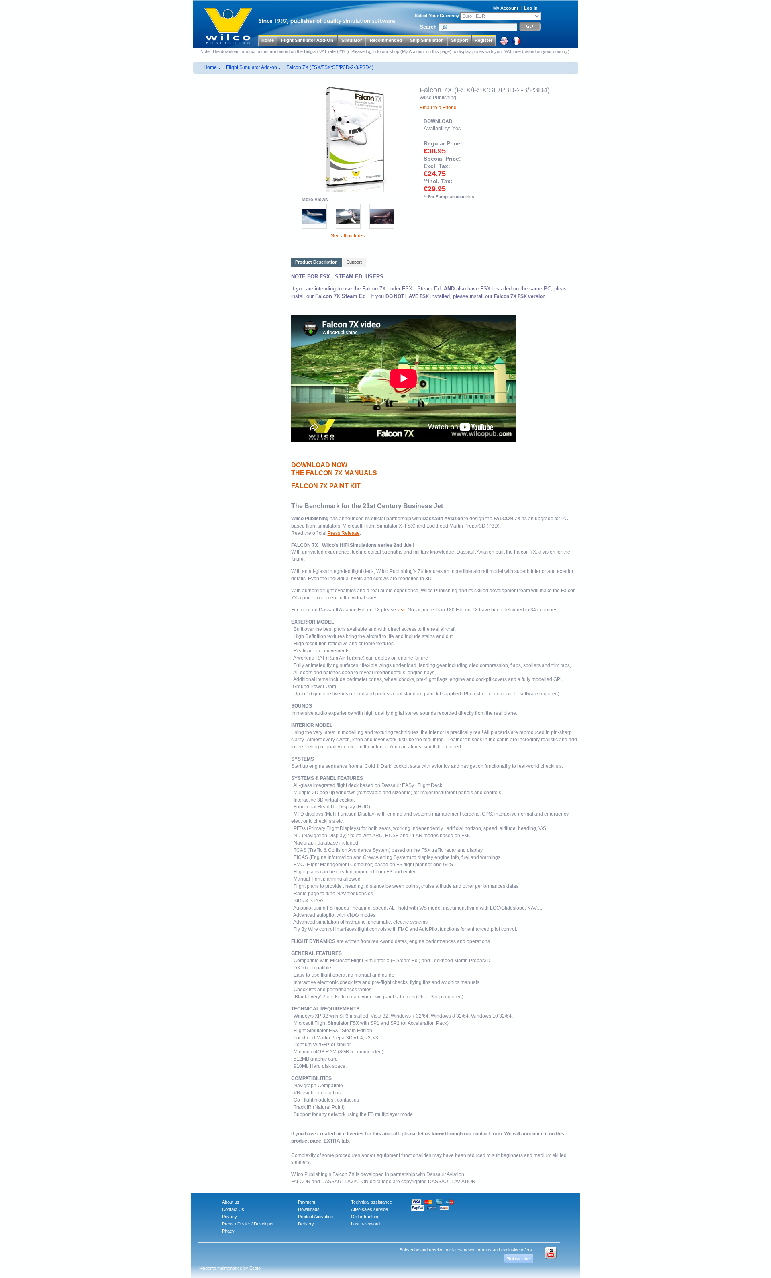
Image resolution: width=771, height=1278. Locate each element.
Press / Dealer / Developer (248, 1223)
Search (428, 27)
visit (401, 610)
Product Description (316, 262)
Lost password (365, 1223)
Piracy (228, 1231)
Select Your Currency (437, 15)
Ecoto (255, 1268)
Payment (306, 1202)
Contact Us (233, 1209)
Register (483, 40)
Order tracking (365, 1216)
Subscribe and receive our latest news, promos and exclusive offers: (466, 1249)
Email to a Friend (438, 107)
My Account (505, 8)
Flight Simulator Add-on (251, 67)
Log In (531, 8)
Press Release (344, 533)
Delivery (306, 1223)
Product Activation (315, 1216)
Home (267, 40)
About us (230, 1202)
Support (459, 40)
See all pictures (348, 236)
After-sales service (369, 1209)
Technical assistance (371, 1202)
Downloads (309, 1209)
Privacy (229, 1216)
